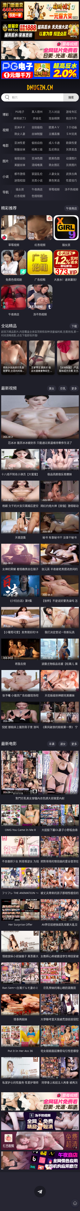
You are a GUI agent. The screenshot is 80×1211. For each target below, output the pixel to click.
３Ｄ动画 (71, 127)
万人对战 (54, 112)
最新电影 (9, 743)
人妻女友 (54, 174)
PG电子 (19, 112)
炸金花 (37, 118)
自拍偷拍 (37, 127)
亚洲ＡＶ (19, 127)
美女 (51, 388)
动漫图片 (71, 158)
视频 (6, 130)
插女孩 (20, 189)
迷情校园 (19, 180)
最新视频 (9, 388)
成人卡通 (54, 143)
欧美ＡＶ (54, 127)
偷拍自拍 (37, 143)
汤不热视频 (71, 189)
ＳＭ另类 (71, 134)
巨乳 (63, 388)
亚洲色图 (37, 158)
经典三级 (37, 149)
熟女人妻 (19, 134)
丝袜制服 (37, 134)
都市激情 (19, 174)
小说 (6, 176)
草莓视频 (54, 189)
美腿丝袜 (19, 165)
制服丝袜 (19, 149)
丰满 (51, 744)
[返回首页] (75, 1203)
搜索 (71, 97)
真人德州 (37, 112)
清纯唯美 (37, 165)
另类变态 (71, 149)
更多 (74, 388)
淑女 (63, 744)
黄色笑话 (54, 180)
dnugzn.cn (40, 87)
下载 (74, 326)
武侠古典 (71, 174)
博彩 (6, 114)
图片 (6, 161)
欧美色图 (54, 158)
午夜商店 (37, 189)
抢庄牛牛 (71, 118)
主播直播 (54, 134)
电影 (6, 145)
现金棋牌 (54, 118)
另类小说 (37, 180)
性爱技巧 (71, 180)
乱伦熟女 (54, 149)
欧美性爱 (71, 143)
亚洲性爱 (19, 143)
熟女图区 (54, 165)
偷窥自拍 (19, 158)
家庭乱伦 (37, 174)
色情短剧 (37, 196)
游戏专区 (71, 112)
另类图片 (71, 165)
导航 (6, 192)
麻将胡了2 (20, 118)
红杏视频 (19, 196)
